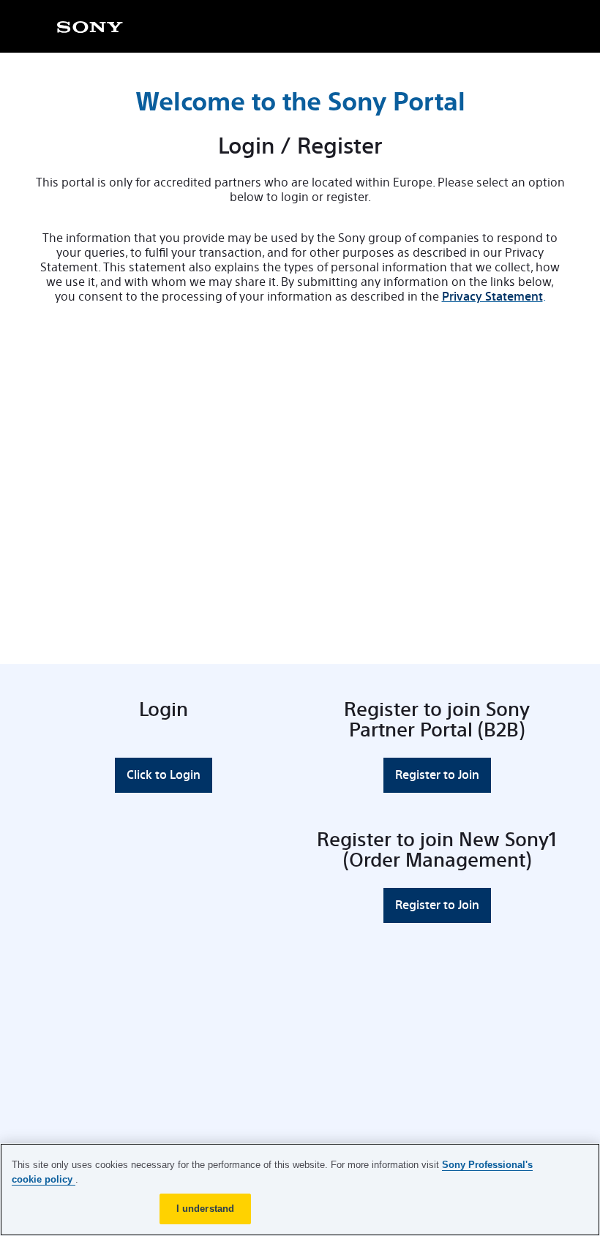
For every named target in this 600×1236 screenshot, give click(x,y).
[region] (300, 1189)
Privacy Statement (492, 297)
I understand (205, 1208)
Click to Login (163, 775)
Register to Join (437, 775)
